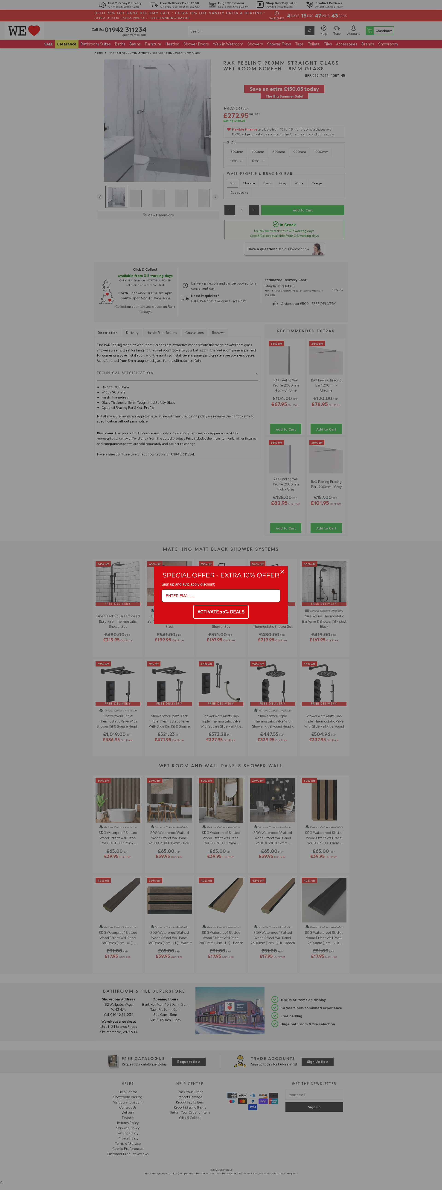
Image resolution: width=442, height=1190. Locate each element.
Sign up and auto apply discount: (188, 584)
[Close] (282, 571)
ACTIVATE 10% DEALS (221, 612)
